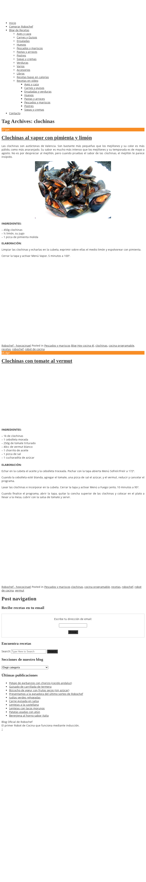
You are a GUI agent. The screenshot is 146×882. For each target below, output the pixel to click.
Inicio (12, 23)
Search (6, 651)
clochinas (101, 345)
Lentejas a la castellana (24, 705)
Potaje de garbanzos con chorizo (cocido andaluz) (40, 683)
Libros (21, 73)
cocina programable (121, 345)
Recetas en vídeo (27, 81)
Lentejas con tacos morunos (27, 708)
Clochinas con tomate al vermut (37, 361)
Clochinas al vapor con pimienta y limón (47, 138)
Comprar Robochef (21, 26)
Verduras (22, 62)
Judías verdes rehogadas (24, 697)
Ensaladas (23, 41)
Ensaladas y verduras (38, 91)
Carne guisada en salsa (24, 701)
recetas (6, 349)
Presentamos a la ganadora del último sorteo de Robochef (46, 694)
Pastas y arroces (27, 52)
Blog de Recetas (19, 30)
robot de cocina (35, 349)
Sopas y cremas (26, 59)
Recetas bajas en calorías (33, 77)
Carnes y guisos (34, 88)
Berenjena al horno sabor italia (29, 715)
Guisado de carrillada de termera (30, 686)
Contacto (14, 113)
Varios (21, 66)
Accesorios (23, 70)
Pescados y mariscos (30, 48)
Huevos (21, 44)
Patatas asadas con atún (24, 712)
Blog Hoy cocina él (82, 345)
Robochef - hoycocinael (16, 345)
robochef (18, 349)
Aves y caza (24, 34)
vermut (19, 590)
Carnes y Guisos (27, 37)
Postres (21, 55)
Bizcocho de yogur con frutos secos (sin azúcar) (39, 690)
